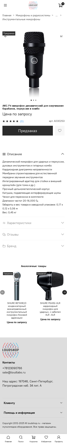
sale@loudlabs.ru (14, 372)
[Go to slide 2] (33, 100)
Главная (6, 15)
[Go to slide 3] (35, 100)
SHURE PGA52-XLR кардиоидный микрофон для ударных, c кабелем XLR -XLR (50, 309)
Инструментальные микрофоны (21, 19)
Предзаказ (27, 130)
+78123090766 (12, 368)
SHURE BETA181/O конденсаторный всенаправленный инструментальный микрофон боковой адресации (17, 310)
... (57, 15)
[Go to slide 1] (31, 100)
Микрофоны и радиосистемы (33, 15)
